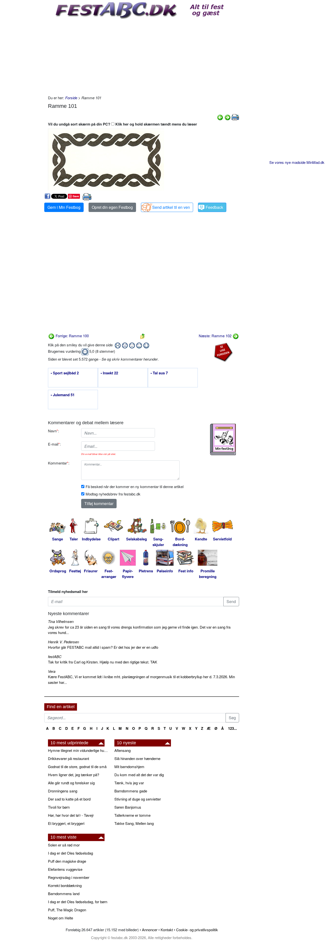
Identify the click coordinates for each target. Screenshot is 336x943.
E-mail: (54, 444)
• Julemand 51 (63, 395)
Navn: (53, 430)
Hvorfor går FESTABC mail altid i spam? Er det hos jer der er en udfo (103, 647)
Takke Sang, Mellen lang (134, 823)
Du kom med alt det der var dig (139, 774)
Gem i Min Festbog (63, 207)
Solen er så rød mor (64, 844)
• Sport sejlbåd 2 (65, 373)
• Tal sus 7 (159, 373)
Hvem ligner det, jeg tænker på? (73, 774)
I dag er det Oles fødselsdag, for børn (77, 901)
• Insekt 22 (109, 373)
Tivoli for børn (59, 807)
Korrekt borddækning (65, 885)
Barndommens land (63, 893)
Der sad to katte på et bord (69, 799)
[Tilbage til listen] (142, 335)
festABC (54, 656)
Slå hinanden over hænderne (137, 758)
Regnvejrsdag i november (68, 877)
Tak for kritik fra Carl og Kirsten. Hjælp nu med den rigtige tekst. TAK (102, 661)
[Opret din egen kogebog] (223, 439)
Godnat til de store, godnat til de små (77, 766)
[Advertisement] (143, 55)
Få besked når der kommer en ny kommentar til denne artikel (134, 486)
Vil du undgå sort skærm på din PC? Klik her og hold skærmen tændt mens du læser (122, 124)
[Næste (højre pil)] (227, 116)
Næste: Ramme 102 (215, 335)
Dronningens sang (62, 790)
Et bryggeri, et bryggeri (66, 823)
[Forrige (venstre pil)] (220, 116)
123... (232, 728)
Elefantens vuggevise (65, 869)
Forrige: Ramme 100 (72, 335)
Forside (71, 97)
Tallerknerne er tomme (132, 815)
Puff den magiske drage (67, 861)
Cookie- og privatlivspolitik (197, 929)
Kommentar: (58, 462)
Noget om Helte (60, 917)
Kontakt (167, 929)
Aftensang (122, 750)
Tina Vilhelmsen (61, 621)
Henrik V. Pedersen (63, 641)
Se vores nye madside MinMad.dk (296, 162)
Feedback (214, 207)
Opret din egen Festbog (112, 207)
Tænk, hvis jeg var (129, 782)
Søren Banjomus (127, 807)
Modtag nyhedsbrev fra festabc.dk (113, 493)
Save (76, 196)
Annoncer (149, 929)
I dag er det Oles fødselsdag (70, 853)
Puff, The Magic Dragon (67, 909)
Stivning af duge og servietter (137, 799)
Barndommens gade (130, 790)
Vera (51, 671)
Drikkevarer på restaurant (68, 758)
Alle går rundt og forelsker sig (71, 782)
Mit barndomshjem (129, 766)
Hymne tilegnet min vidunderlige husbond (78, 750)
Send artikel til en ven (171, 207)
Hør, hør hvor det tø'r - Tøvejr (71, 815)
